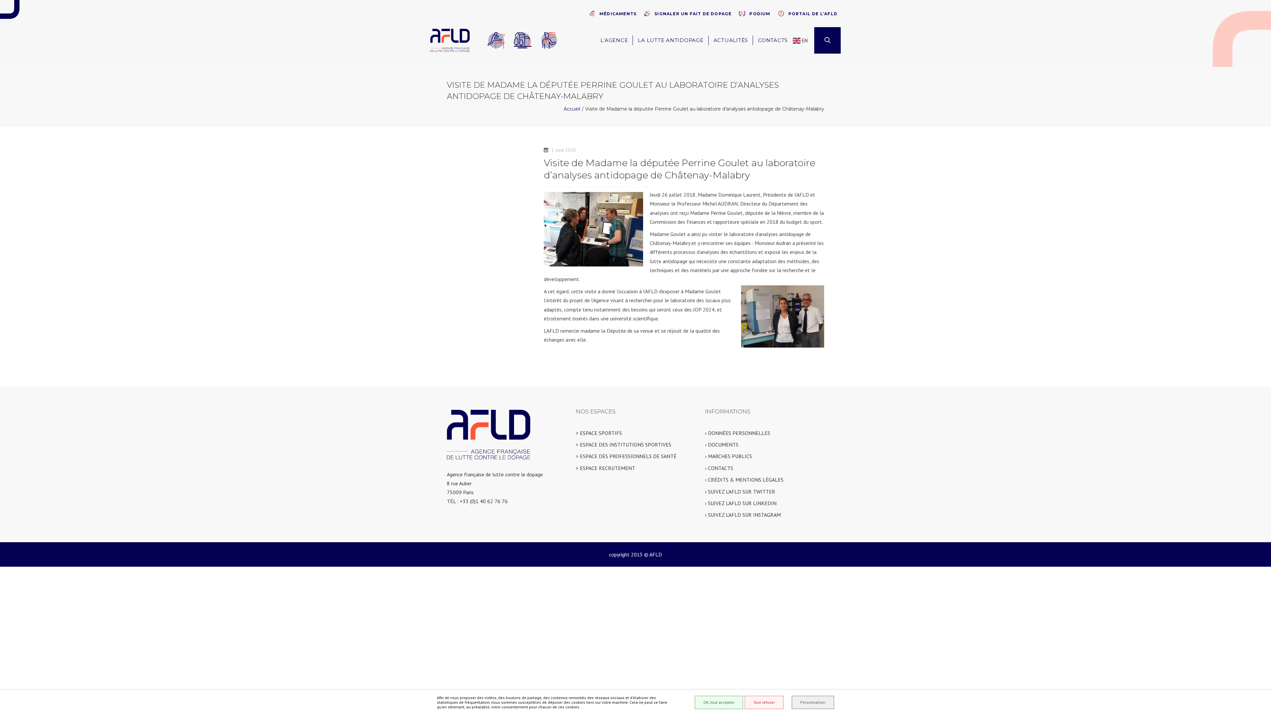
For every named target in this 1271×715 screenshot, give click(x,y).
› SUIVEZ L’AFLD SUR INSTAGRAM (743, 514)
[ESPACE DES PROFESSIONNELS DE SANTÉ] (549, 40)
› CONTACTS (719, 468)
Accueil (572, 109)
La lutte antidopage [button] (670, 40)
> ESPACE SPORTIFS (599, 433)
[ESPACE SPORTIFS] (496, 40)
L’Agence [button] (614, 40)
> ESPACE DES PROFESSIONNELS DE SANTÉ (626, 456)
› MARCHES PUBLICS (728, 456)
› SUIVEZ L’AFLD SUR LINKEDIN (741, 503)
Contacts (773, 40)
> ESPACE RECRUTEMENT (605, 468)
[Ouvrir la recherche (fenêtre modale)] (827, 40)
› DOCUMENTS (721, 444)
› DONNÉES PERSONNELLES (737, 433)
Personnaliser (812, 702)
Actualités (731, 40)
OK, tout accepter (718, 702)
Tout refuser (764, 702)
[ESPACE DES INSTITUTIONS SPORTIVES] (523, 40)
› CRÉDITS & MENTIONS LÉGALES (744, 479)
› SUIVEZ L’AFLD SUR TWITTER (740, 491)
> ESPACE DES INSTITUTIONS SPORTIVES (623, 444)
